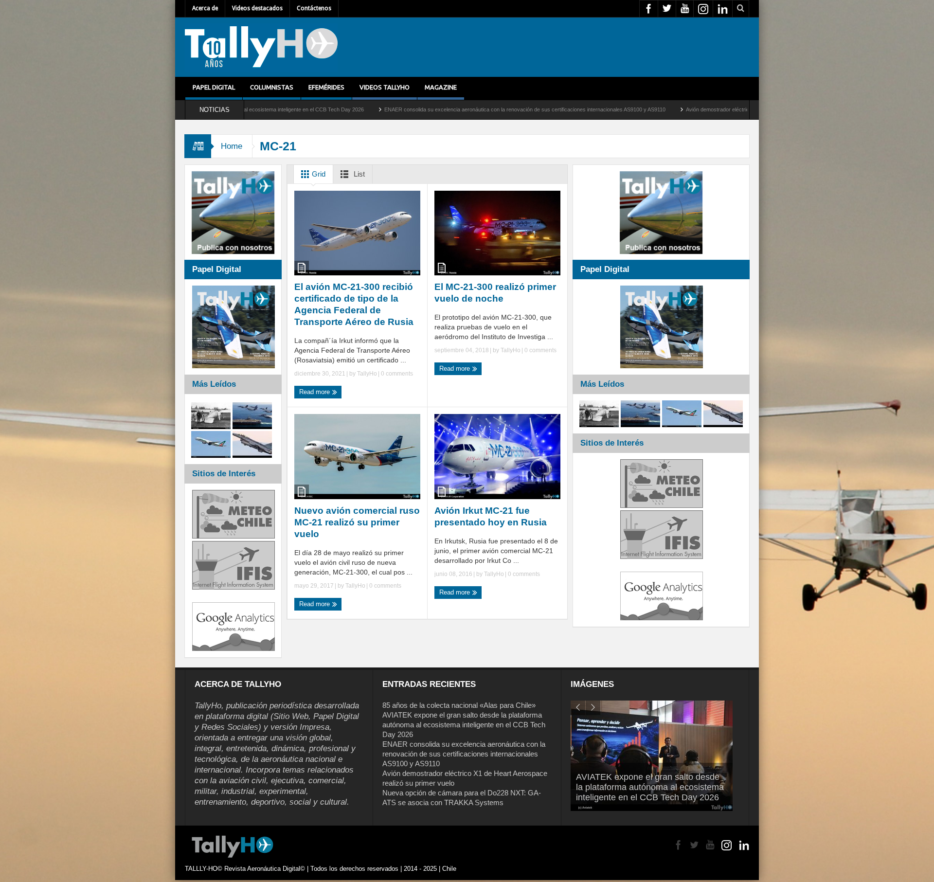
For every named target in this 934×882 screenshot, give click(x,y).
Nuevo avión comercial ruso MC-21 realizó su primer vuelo (357, 522)
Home (231, 146)
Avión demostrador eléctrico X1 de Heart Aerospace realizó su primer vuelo (681, 109)
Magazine (441, 87)
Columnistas (271, 87)
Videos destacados (257, 8)
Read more (315, 392)
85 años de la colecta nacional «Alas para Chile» (459, 705)
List (358, 174)
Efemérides (326, 87)
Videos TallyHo (384, 87)
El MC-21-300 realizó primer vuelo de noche (495, 293)
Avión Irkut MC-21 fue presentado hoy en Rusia (490, 516)
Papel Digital (214, 87)
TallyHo (367, 373)
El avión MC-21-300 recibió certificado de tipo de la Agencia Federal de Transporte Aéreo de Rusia (353, 304)
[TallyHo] (261, 47)
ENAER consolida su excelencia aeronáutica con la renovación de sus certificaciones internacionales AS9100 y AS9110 (431, 109)
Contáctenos (314, 8)
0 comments (396, 373)
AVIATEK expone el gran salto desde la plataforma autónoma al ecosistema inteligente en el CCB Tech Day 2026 (463, 724)
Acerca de (205, 8)
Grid (317, 174)
